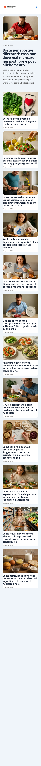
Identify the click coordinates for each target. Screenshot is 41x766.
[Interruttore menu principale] (36, 7)
